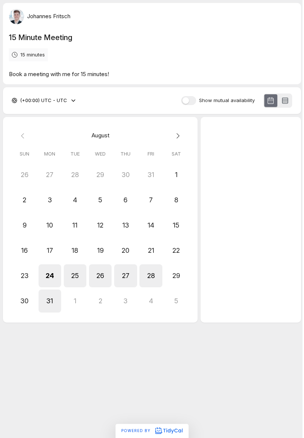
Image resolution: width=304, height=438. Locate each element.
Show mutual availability (227, 100)
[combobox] (21, 100)
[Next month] (176, 136)
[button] (49, 275)
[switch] (188, 100)
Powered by (136, 430)
